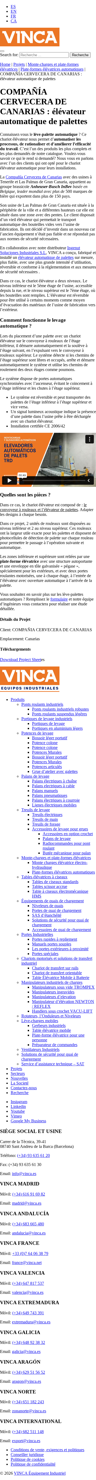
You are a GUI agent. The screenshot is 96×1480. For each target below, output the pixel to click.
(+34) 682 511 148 (28, 1431)
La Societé (20, 1083)
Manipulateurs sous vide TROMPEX (63, 987)
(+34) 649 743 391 (28, 1313)
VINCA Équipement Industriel (40, 1473)
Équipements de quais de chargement (52, 901)
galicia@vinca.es (26, 1351)
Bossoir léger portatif (49, 738)
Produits (18, 699)
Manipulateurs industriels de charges (51, 982)
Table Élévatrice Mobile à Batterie (60, 977)
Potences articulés (47, 766)
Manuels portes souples (51, 944)
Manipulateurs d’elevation (54, 996)
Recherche (20, 1092)
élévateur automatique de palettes (46, 257)
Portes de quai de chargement (56, 910)
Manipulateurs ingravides (53, 992)
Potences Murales (47, 752)
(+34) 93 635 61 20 (33, 1155)
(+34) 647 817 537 (28, 1283)
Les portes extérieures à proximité (60, 949)
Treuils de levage (35, 810)
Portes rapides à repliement (54, 939)
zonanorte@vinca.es (29, 1411)
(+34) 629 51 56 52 (28, 1372)
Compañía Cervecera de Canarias (34, 177)
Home (5, 64)
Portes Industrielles (37, 934)
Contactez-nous (24, 1088)
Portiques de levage (48, 723)
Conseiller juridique (27, 1454)
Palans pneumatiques (49, 795)
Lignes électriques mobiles (54, 805)
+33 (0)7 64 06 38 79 (30, 1253)
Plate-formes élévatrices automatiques (52, 69)
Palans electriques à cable (53, 786)
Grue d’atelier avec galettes (55, 771)
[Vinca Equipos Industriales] (29, 45)
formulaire (59, 599)
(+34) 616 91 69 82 (28, 1194)
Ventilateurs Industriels (40, 1049)
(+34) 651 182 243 (28, 1402)
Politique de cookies (28, 1459)
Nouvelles (19, 1078)
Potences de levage (37, 733)
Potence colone (45, 742)
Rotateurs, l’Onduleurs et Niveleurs (51, 1016)
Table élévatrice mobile (51, 1030)
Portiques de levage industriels (46, 718)
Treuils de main (45, 819)
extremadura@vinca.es (31, 1322)
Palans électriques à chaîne (54, 781)
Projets (19, 64)
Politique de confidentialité (33, 1464)
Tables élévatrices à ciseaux (44, 877)
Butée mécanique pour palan (67, 853)
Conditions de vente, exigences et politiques (47, 1450)
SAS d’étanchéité (46, 915)
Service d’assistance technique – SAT (52, 1064)
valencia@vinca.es (27, 1292)
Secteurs (18, 1073)
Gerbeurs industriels (49, 1025)
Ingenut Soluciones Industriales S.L (40, 250)
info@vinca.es (24, 1173)
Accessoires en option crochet (68, 833)
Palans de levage (35, 776)
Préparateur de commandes (54, 1044)
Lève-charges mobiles (39, 1020)
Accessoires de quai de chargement (61, 929)
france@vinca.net (27, 1262)
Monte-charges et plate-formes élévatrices (56, 857)
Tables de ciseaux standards (55, 881)
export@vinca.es (26, 1440)
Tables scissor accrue (49, 886)
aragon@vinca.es (26, 1381)
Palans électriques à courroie (56, 800)
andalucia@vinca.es (29, 1233)
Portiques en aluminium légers (57, 728)
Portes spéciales (45, 953)
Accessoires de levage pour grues (60, 829)
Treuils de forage (46, 824)
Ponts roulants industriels (42, 704)
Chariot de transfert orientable (57, 973)
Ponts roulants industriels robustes (60, 709)
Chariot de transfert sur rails (55, 968)
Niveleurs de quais (47, 905)
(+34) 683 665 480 (28, 1224)
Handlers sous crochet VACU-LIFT (62, 1011)
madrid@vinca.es (26, 1203)
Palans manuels (45, 790)
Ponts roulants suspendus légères (59, 714)
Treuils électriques (47, 814)
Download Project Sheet (20, 659)
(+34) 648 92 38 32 (28, 1342)
